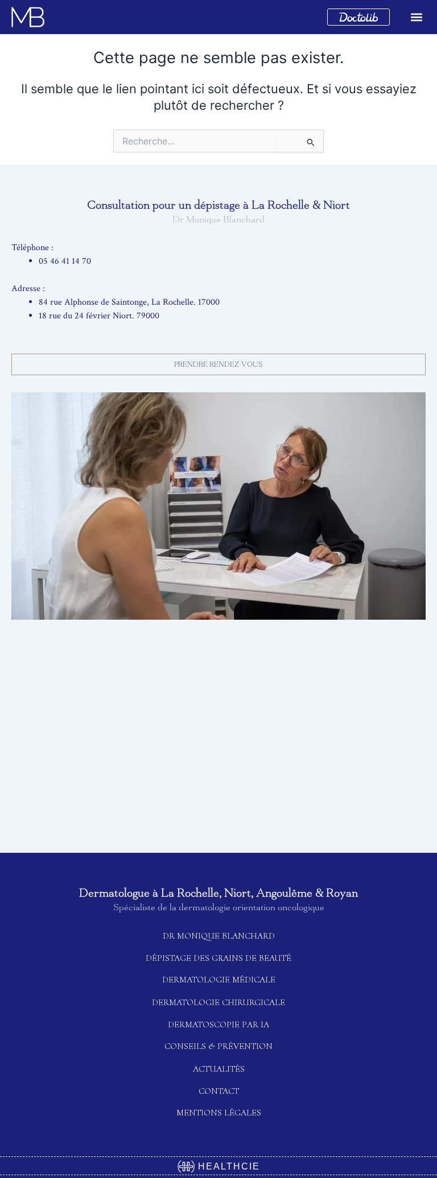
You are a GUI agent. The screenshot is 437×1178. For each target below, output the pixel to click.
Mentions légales (218, 1112)
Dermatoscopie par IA (218, 1024)
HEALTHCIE (227, 1166)
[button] (416, 17)
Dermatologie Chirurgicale (218, 1002)
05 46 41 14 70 (65, 261)
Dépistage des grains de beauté (218, 958)
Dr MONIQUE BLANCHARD (219, 935)
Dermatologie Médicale (218, 979)
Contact (219, 1091)
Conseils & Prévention (218, 1046)
